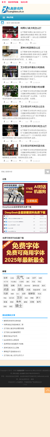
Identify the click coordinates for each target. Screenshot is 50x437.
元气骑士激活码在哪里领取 (14, 328)
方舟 (19, 285)
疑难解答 (23, 373)
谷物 (32, 301)
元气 (20, 277)
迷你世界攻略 (13, 2)
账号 (39, 301)
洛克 (13, 290)
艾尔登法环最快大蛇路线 (33, 67)
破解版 (31, 293)
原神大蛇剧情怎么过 (30, 47)
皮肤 (23, 293)
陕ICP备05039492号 (33, 373)
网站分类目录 (37, 370)
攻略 (13, 285)
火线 (28, 289)
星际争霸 (27, 286)
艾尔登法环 (36, 82)
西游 (11, 302)
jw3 (7, 43)
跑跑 (5, 306)
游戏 (21, 289)
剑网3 (34, 43)
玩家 (6, 293)
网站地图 (16, 373)
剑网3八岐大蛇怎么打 (31, 27)
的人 (18, 294)
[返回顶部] (47, 390)
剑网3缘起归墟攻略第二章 (13, 324)
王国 (44, 290)
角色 (18, 301)
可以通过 (13, 282)
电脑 (12, 294)
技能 (6, 285)
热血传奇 (36, 289)
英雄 (26, 298)
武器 (6, 289)
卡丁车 (6, 282)
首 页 (4, 2)
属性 (27, 282)
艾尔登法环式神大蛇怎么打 (34, 126)
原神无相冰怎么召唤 (11, 347)
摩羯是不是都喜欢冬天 (12, 351)
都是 (10, 306)
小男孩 (25, 384)
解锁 (25, 302)
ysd (7, 63)
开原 (33, 281)
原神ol (34, 63)
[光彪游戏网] (25, 9)
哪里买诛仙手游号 (10, 336)
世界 (6, 277)
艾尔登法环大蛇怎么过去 (33, 106)
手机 (39, 281)
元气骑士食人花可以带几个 (14, 355)
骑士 (18, 305)
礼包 (39, 293)
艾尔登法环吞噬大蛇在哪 (33, 86)
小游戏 (21, 281)
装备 (5, 301)
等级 (5, 298)
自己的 (11, 298)
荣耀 (31, 298)
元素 (27, 278)
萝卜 (38, 297)
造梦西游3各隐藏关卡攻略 (13, 343)
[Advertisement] (25, 412)
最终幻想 (36, 285)
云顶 (12, 278)
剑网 (40, 278)
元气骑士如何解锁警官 (12, 332)
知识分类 (24, 2)
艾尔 (19, 297)
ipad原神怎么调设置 (11, 340)
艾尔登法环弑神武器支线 (33, 145)
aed (7, 82)
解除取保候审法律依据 (12, 320)
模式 (43, 285)
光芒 (34, 278)
